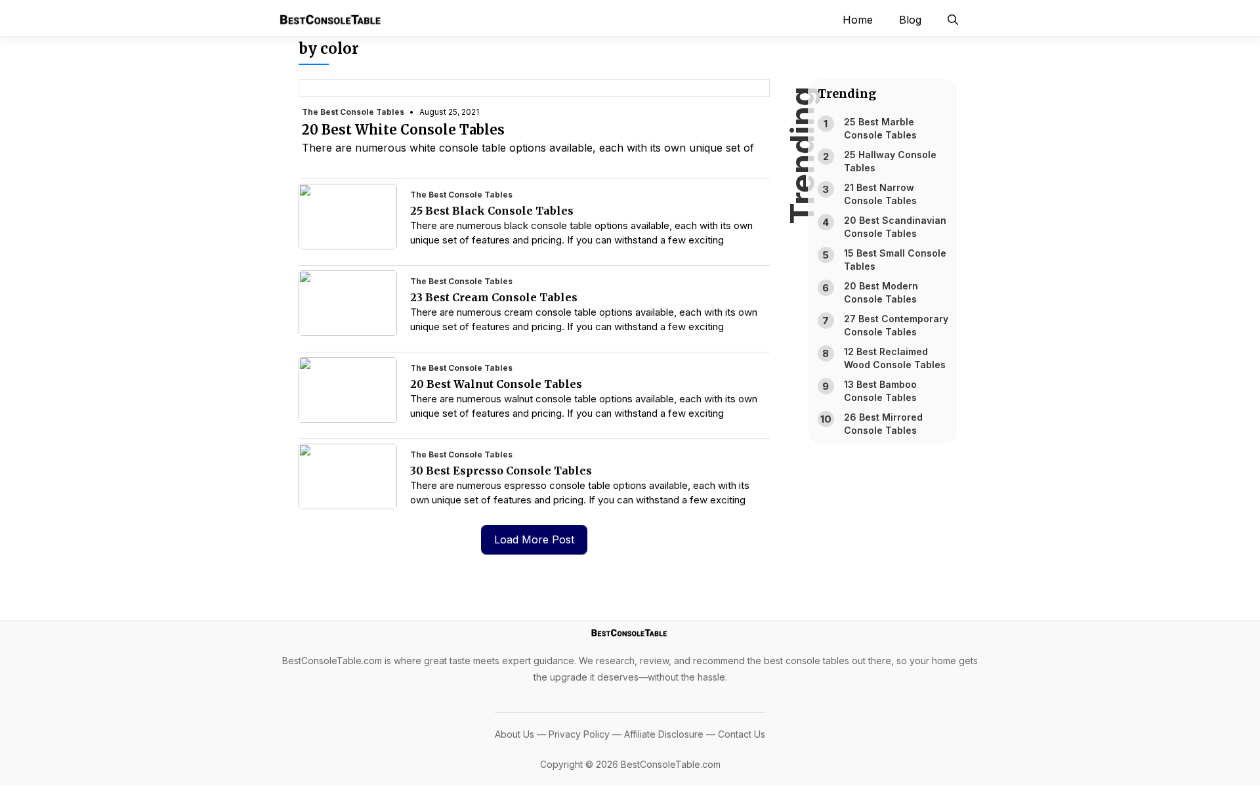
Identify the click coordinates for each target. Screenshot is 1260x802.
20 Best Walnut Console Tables (496, 383)
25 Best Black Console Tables (492, 210)
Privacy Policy (579, 734)
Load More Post (534, 539)
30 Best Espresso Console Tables (501, 470)
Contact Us (741, 734)
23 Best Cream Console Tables (494, 297)
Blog (910, 19)
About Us (514, 734)
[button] (953, 19)
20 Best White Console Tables (403, 129)
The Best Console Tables (353, 112)
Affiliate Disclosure (664, 734)
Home (858, 19)
